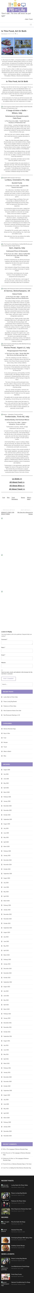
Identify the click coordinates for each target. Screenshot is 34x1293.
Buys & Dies (7, 733)
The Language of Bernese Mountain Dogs (17, 1149)
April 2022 (6, 1004)
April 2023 (6, 950)
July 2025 (6, 828)
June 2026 (6, 778)
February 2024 (7, 905)
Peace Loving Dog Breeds (10, 701)
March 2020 (7, 1117)
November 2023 (8, 918)
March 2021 (7, 1063)
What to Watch (7, 751)
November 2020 (8, 1081)
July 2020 (6, 1099)
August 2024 (7, 878)
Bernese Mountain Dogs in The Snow (22, 1164)
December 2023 (8, 914)
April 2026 (6, 787)
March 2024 (7, 900)
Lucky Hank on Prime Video (11, 697)
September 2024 (8, 873)
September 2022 (8, 982)
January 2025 (7, 855)
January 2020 (7, 1126)
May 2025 (6, 837)
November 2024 (8, 864)
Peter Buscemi (4, 33)
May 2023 (6, 946)
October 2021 (7, 1031)
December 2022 (8, 968)
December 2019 (8, 1131)
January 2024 (7, 909)
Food (3, 497)
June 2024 (6, 887)
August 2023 (7, 932)
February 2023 (7, 959)
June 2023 (6, 941)
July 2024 (6, 882)
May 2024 (6, 891)
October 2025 (7, 815)
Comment (4, 639)
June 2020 (6, 1104)
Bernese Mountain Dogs (10, 728)
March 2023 (7, 955)
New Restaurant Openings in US (12, 715)
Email (3, 655)
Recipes (6, 742)
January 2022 (7, 1018)
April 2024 (6, 896)
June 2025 (6, 833)
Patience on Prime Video (10, 706)
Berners (23, 497)
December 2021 (8, 1022)
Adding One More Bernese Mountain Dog (20, 1168)
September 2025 (8, 819)
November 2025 (8, 810)
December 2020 (8, 1077)
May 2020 (6, 1108)
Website (3, 662)
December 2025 (8, 806)
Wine (8, 497)
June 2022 (6, 995)
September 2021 (8, 1036)
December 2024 (8, 860)
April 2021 (6, 1059)
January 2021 (7, 1072)
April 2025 (6, 842)
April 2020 (6, 1113)
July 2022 (6, 991)
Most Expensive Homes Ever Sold (12, 710)
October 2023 (7, 923)
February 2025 (7, 851)
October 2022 (7, 977)
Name (3, 647)
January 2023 (7, 964)
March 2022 (7, 1009)
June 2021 (6, 1050)
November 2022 (8, 973)
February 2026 (7, 796)
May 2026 (6, 783)
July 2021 (6, 1045)
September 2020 (8, 1090)
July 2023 (6, 937)
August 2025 (7, 824)
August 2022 (7, 986)
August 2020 (7, 1095)
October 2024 (7, 869)
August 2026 (7, 769)
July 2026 (6, 774)
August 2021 (7, 1041)
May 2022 (6, 1000)
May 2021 (6, 1054)
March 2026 (7, 792)
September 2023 (8, 927)
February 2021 (7, 1068)
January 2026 (7, 801)
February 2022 (7, 1013)
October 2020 (7, 1086)
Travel (5, 747)
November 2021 (8, 1027)
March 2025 (7, 846)
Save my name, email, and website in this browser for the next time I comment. (16, 673)
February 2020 (7, 1122)
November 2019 (8, 1135)
